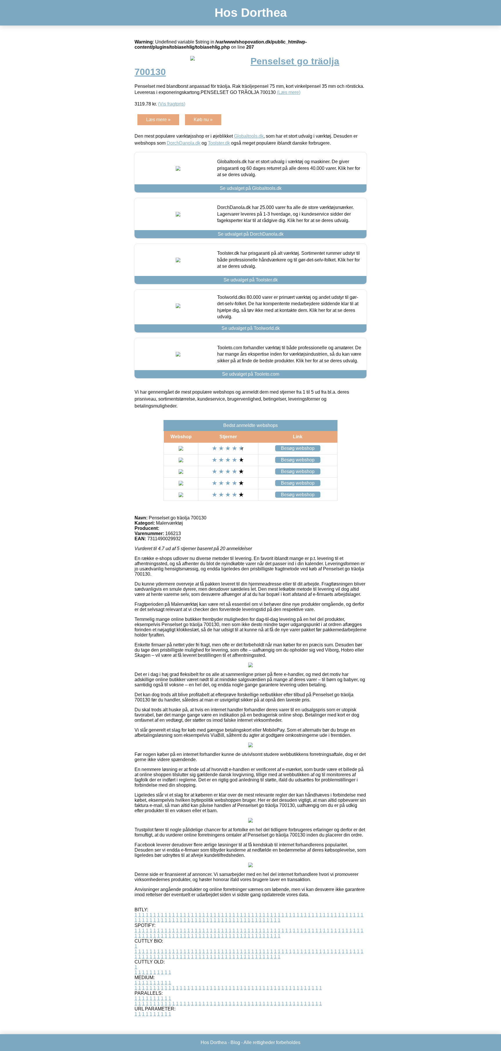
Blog (235, 1042)
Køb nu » (203, 119)
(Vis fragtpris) (171, 103)
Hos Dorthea (251, 12)
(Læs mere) (288, 92)
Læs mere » (158, 119)
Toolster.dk (219, 143)
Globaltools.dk (249, 136)
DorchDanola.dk (183, 143)
